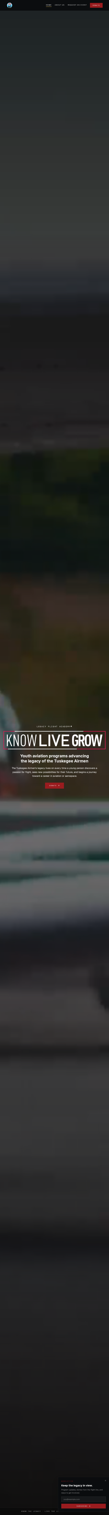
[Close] (105, 1480)
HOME (49, 5)
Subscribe (82, 1506)
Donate (53, 785)
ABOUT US (60, 5)
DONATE (96, 5)
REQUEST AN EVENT (77, 5)
